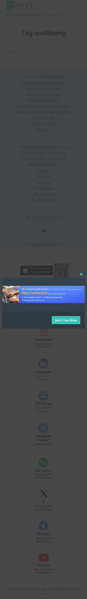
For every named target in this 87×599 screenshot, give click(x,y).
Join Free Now (66, 320)
